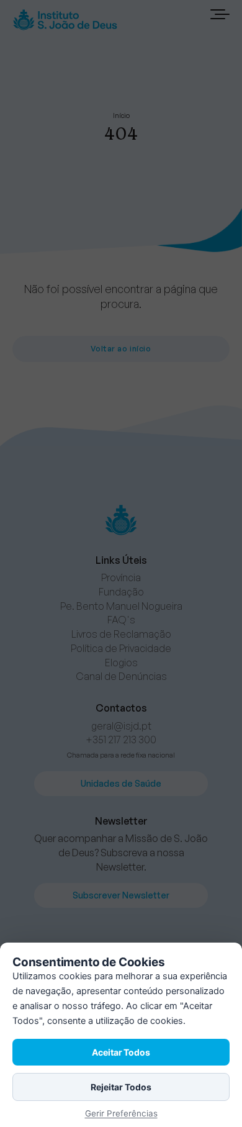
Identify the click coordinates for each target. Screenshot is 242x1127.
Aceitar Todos (121, 1052)
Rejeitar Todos (121, 1087)
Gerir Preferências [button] (121, 1113)
